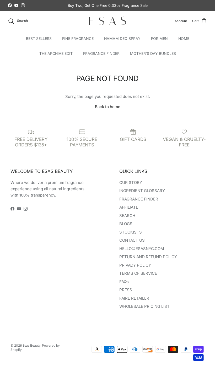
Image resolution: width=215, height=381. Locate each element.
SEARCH (127, 215)
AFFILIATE (128, 207)
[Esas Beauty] (107, 21)
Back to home (107, 106)
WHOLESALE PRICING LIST (144, 306)
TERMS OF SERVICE (138, 273)
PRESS (125, 289)
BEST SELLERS (39, 38)
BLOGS (125, 223)
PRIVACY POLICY (135, 265)
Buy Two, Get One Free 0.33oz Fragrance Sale (108, 5)
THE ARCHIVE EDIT (56, 53)
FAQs (124, 281)
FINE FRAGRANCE (78, 38)
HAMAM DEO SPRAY (122, 38)
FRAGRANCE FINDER (101, 53)
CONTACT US (132, 240)
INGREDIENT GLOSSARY (142, 190)
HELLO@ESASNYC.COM (141, 248)
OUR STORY (130, 182)
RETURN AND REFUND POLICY (148, 256)
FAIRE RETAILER (134, 298)
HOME (183, 38)
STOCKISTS (130, 232)
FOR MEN (159, 38)
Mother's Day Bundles (153, 53)
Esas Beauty (31, 345)
